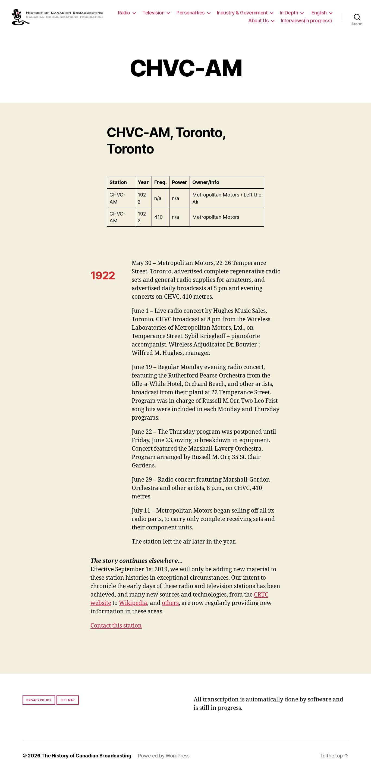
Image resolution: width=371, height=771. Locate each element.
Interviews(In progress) (306, 20)
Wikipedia (133, 603)
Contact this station (116, 625)
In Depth (289, 12)
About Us (258, 20)
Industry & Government (242, 12)
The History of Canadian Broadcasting (86, 755)
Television (153, 12)
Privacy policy (38, 700)
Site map (68, 700)
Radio (124, 12)
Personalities (191, 12)
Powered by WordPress (164, 755)
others (170, 603)
